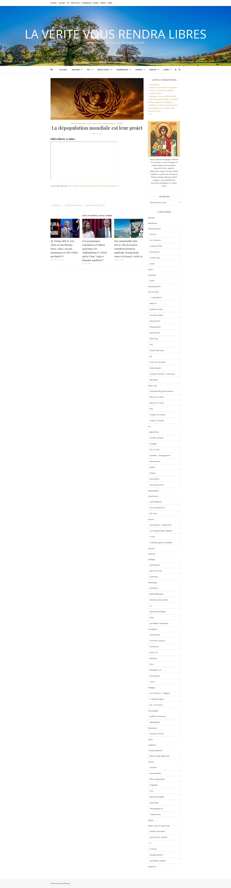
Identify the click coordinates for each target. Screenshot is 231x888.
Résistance (152, 728)
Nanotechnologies (157, 797)
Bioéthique (152, 223)
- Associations (154, 84)
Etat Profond (94, 123)
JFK (151, 356)
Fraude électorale (157, 350)
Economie (152, 275)
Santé (150, 739)
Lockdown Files (156, 246)
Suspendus (154, 802)
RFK (151, 409)
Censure (153, 234)
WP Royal (66, 883)
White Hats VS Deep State (159, 826)
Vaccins (61, 3)
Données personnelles (159, 600)
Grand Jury (154, 576)
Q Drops (153, 849)
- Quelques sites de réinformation (162, 96)
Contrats (153, 767)
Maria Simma (155, 461)
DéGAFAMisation (156, 594)
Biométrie (154, 588)
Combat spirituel (156, 438)
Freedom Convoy (157, 733)
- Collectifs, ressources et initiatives (163, 87)
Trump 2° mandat (157, 420)
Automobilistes (156, 501)
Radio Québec (155, 368)
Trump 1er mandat (157, 414)
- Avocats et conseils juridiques (161, 90)
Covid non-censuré (157, 640)
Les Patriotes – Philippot (160, 693)
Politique (151, 687)
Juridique (151, 559)
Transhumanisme (155, 750)
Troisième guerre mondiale (161, 542)
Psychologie (153, 711)
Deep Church (155, 321)
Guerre (151, 519)
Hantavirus (154, 646)
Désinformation (154, 229)
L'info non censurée (158, 362)
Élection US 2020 (157, 397)
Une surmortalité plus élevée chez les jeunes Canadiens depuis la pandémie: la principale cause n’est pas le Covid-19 (128, 249)
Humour (151, 548)
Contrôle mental (156, 315)
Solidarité (152, 745)
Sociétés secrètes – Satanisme (162, 374)
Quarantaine (155, 676)
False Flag (154, 338)
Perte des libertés (157, 507)
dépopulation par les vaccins (95, 205)
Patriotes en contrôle (158, 837)
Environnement (154, 286)
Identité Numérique (158, 611)
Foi (68, 3)
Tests (152, 682)
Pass (152, 664)
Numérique (87, 3)
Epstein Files (155, 333)
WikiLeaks (154, 380)
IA (150, 605)
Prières (153, 473)
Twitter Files (155, 258)
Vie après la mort (157, 485)
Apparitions (154, 432)
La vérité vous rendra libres (115, 34)
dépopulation (56, 205)
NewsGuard (154, 252)
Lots (151, 791)
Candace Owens (156, 309)
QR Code (153, 513)
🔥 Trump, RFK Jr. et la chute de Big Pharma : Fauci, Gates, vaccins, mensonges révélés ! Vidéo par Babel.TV (64, 249)
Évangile (153, 443)
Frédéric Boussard (157, 831)
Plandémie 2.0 (155, 670)
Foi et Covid (154, 449)
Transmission (155, 814)
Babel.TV (153, 303)
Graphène (154, 785)
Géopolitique (153, 490)
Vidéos (103, 3)
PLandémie (152, 629)
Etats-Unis (152, 385)
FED (151, 344)
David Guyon (155, 565)
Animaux (151, 217)
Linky (152, 617)
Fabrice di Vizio (156, 571)
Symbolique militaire (158, 860)
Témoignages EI (156, 808)
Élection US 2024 (157, 403)
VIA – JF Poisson (156, 705)
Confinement (155, 634)
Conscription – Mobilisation (161, 525)
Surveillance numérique (159, 623)
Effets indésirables (157, 779)
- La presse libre (155, 93)
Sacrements (154, 479)
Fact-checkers (155, 240)
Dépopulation (78, 123)
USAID (152, 263)
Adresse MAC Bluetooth (159, 756)
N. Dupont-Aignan (157, 699)
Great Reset (109, 123)
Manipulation (155, 722)
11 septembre (156, 297)
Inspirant (151, 554)
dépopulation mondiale (73, 205)
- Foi (150, 114)
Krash (152, 280)
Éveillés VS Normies (158, 716)
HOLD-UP (154, 652)
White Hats (76, 3)
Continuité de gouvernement (161, 391)
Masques (153, 658)
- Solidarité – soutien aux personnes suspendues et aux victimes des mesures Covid (163, 108)
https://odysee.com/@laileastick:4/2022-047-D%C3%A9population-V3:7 (93, 186)
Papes (152, 467)
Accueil (54, 3)
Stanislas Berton (156, 855)
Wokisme (152, 866)
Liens (110, 3)
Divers (96, 3)
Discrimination (155, 773)
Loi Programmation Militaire (161, 531)
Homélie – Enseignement (160, 455)
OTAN (152, 536)
